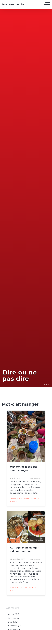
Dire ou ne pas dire (13, 4)
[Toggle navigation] (47, 4)
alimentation (16, 498)
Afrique (11, 614)
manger (26, 498)
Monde (11, 622)
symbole (14, 501)
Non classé (13, 626)
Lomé (25, 587)
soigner (35, 498)
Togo (13, 591)
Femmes (12, 618)
